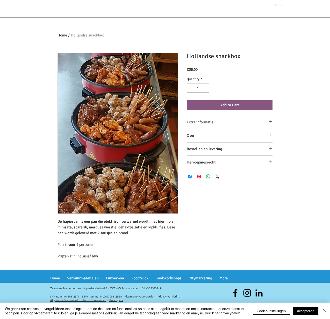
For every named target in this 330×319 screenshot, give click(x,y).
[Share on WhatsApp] (208, 176)
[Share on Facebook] (190, 176)
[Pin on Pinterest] (199, 176)
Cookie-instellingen (271, 310)
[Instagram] (247, 293)
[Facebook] (235, 293)
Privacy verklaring (169, 296)
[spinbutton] (198, 88)
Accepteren (305, 310)
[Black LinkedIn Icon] (259, 293)
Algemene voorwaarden (139, 296)
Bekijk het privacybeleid (223, 313)
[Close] (324, 310)
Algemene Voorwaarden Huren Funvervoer (78, 300)
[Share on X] (217, 176)
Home (62, 35)
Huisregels (116, 300)
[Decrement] (190, 88)
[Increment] (205, 88)
